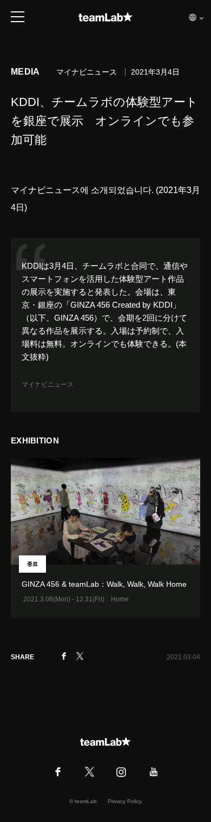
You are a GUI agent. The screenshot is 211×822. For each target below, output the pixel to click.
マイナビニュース (48, 384)
